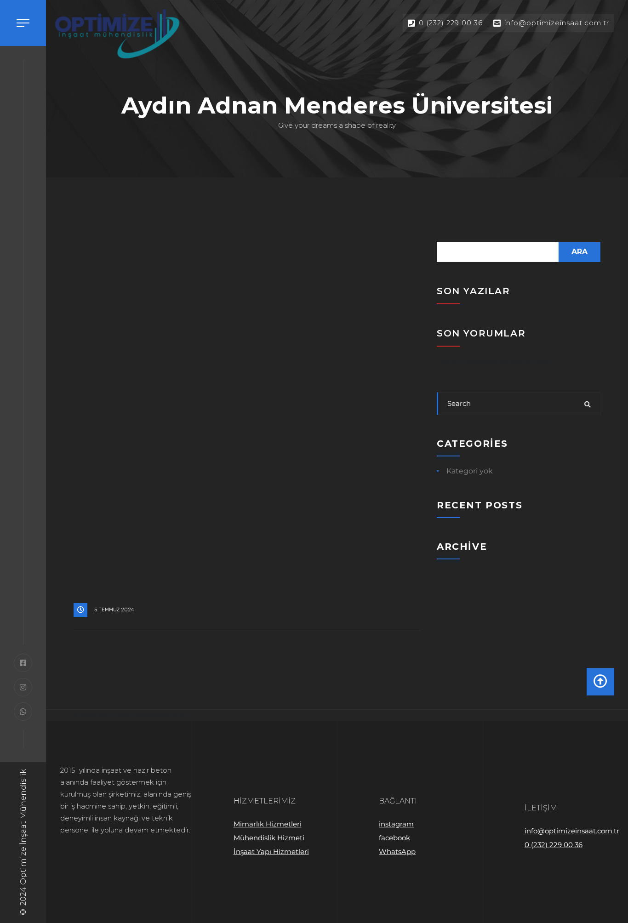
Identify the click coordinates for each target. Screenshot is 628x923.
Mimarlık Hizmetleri (268, 824)
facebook (394, 837)
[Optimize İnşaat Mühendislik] (117, 33)
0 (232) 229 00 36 (553, 844)
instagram (396, 824)
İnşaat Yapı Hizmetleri (271, 851)
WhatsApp (397, 851)
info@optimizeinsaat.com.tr (572, 830)
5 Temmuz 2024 (114, 610)
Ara (579, 251)
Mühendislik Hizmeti (269, 837)
